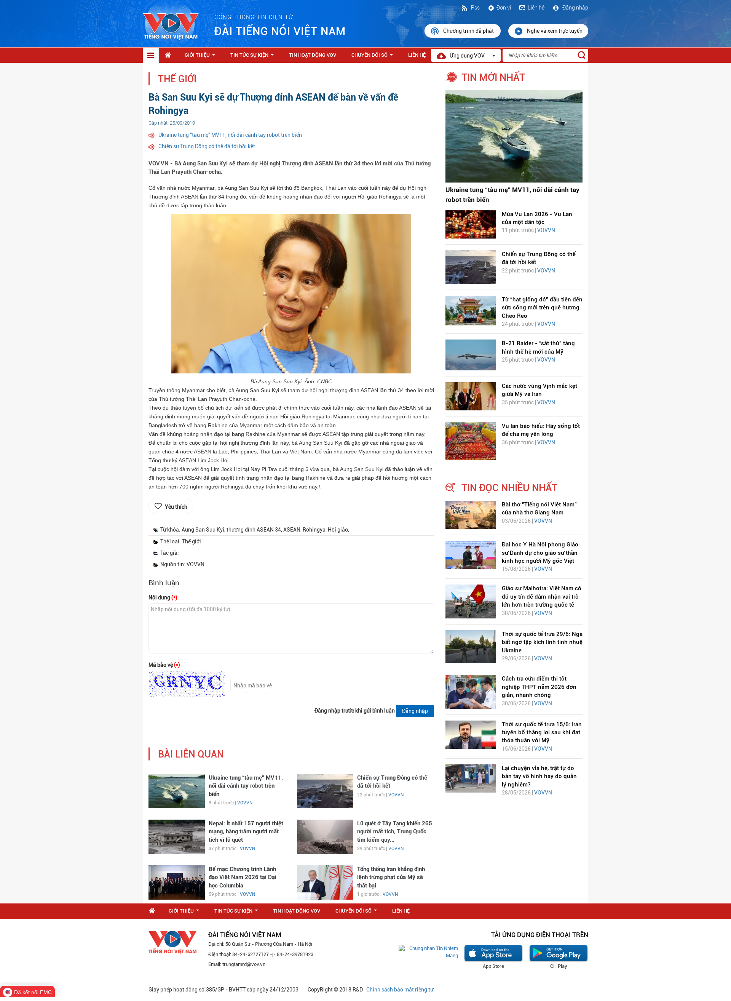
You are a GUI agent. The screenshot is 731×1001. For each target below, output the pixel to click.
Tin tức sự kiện (253, 57)
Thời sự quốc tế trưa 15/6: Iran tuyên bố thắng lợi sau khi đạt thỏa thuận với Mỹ (542, 732)
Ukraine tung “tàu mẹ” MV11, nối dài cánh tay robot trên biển (230, 135)
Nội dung (162, 597)
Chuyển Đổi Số (373, 57)
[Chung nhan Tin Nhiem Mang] (428, 952)
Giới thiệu (201, 57)
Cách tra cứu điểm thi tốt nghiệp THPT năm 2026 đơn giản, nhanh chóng (539, 686)
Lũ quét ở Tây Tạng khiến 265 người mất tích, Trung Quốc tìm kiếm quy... (394, 831)
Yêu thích (176, 507)
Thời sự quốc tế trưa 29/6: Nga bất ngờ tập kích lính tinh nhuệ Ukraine (542, 642)
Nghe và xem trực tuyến (555, 31)
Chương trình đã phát (469, 31)
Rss (475, 8)
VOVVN (244, 803)
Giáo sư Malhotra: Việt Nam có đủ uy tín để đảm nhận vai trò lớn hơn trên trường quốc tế (541, 596)
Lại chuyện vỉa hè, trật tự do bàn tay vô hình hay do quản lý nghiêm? (539, 776)
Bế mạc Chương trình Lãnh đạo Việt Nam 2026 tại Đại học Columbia (242, 877)
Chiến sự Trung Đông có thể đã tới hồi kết (206, 146)
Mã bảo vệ (164, 665)
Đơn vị (503, 8)
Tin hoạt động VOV (312, 55)
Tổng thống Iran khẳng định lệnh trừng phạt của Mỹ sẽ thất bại (391, 877)
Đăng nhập (574, 8)
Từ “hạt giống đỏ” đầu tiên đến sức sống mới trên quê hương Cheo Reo (542, 307)
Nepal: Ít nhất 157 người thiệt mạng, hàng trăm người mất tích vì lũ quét (246, 831)
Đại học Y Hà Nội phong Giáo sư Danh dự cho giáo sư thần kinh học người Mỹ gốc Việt (540, 552)
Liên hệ (536, 8)
